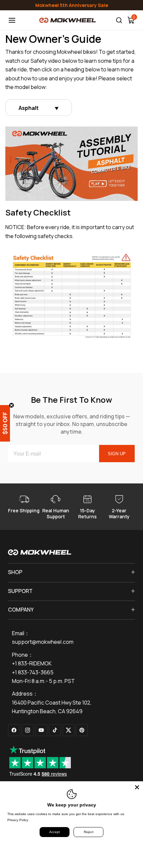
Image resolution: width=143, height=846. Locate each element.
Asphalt (29, 108)
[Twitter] (68, 730)
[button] (10, 423)
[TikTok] (55, 730)
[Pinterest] (82, 730)
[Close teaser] (11, 405)
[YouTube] (41, 730)
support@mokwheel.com (42, 641)
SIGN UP (117, 453)
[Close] (137, 787)
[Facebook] (14, 730)
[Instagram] (28, 730)
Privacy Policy (17, 820)
